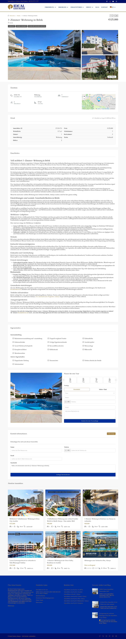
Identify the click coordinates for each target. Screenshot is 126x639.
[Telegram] (116, 636)
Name (12, 447)
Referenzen (39, 602)
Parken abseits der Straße (93, 360)
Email (12, 455)
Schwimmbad (19, 364)
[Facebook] (100, 636)
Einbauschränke (20, 342)
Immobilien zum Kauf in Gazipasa (73, 603)
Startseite (12, 15)
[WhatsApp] (113, 636)
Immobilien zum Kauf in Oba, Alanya (74, 598)
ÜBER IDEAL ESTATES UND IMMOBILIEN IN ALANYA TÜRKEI (48, 592)
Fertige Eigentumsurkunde (58, 342)
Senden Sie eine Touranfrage (89, 421)
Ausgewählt (51, 492)
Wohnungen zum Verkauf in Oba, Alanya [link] (97, 560)
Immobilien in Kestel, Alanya (72, 594)
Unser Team (39, 600)
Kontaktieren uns (23, 313)
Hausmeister (54, 360)
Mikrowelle (88, 349)
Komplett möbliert (20, 349)
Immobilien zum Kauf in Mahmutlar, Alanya (76, 601)
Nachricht (13, 463)
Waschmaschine (20, 353)
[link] (95, 591)
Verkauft (11, 26)
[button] (111, 15)
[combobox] (90, 393)
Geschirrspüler (89, 342)
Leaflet (98, 108)
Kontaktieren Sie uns (42, 589)
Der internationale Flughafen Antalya (48, 296)
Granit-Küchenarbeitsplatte (23, 346)
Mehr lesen (11, 606)
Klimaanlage (89, 346)
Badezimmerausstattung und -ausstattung (28, 338)
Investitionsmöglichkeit (73, 492)
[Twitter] (103, 636)
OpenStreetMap (105, 108)
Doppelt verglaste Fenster (58, 338)
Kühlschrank (54, 349)
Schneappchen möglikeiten (37, 26)
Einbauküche (89, 338)
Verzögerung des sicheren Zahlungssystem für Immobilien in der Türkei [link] (108, 615)
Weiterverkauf (37, 492)
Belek (18, 15)
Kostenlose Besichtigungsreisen (45, 598)
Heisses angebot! (21, 26)
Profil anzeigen (111, 433)
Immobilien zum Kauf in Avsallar (73, 592)
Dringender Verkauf (61, 492)
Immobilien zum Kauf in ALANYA (73, 589)
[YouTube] (110, 636)
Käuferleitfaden (40, 595)
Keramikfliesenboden (57, 346)
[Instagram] (107, 636)
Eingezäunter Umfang (22, 360)
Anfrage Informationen (63, 474)
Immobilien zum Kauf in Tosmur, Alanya (75, 596)
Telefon (66, 447)
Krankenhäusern (15, 289)
